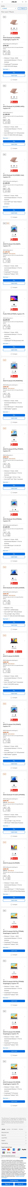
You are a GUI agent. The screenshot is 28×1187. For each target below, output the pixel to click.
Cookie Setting (14, 1180)
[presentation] (15, 8)
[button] (2, 1)
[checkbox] (14, 79)
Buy (14, 72)
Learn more (14, 75)
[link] (14, 1)
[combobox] (9, 8)
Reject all (7, 1184)
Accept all (20, 1184)
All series (21, 1129)
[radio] (11, 28)
